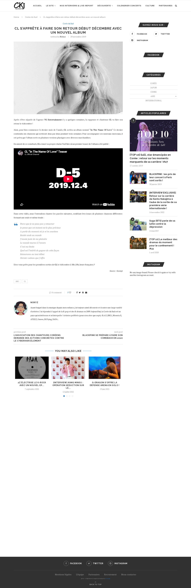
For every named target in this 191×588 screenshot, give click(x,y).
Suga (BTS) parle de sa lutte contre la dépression (162, 223)
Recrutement (110, 574)
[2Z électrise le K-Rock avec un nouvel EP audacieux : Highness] (32, 368)
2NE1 (17, 281)
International (153, 100)
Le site (50, 6)
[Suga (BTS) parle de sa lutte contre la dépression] (138, 224)
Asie (153, 96)
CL (25, 281)
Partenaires (165, 6)
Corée (153, 83)
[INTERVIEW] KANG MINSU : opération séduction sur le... (68, 385)
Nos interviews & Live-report (76, 6)
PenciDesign (107, 578)
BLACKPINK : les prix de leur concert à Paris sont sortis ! (162, 177)
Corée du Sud (31, 17)
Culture (150, 6)
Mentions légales (63, 574)
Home (16, 17)
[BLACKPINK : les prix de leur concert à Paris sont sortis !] (138, 178)
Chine (153, 92)
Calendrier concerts (129, 6)
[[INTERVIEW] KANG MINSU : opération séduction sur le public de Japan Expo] (68, 368)
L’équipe (80, 574)
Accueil (37, 6)
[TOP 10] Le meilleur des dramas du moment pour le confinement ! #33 (163, 244)
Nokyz (63, 36)
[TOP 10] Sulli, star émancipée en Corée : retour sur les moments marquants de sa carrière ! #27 (150, 158)
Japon (153, 87)
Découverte (104, 6)
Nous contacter (128, 574)
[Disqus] (68, 437)
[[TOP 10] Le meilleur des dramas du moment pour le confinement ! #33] (138, 243)
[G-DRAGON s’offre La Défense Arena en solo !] (104, 368)
